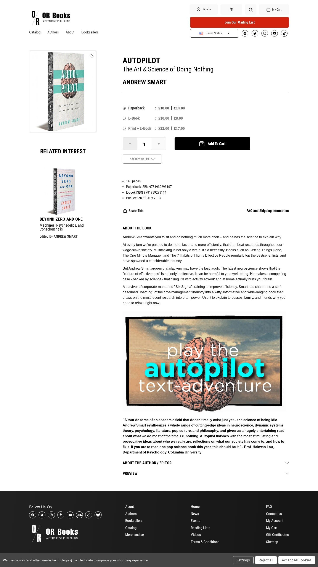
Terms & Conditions (205, 542)
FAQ (269, 506)
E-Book (134, 118)
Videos (196, 534)
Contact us (274, 514)
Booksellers (90, 32)
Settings (243, 560)
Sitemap (272, 542)
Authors (53, 32)
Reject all (266, 560)
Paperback (136, 108)
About (70, 32)
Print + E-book (139, 128)
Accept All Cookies (297, 560)
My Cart (271, 528)
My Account (274, 520)
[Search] (250, 9)
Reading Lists (200, 528)
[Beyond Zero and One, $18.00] (63, 191)
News (195, 514)
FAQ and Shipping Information (268, 211)
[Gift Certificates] (231, 9)
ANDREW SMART (66, 236)
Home (195, 506)
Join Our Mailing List (240, 22)
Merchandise (134, 534)
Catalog (34, 32)
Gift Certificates (277, 534)
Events (195, 520)
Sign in (206, 9)
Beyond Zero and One (61, 219)
